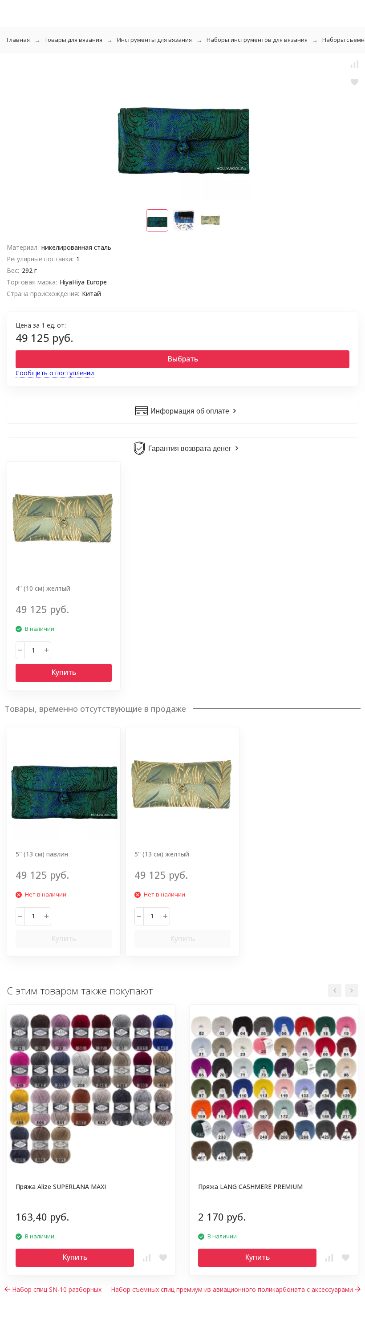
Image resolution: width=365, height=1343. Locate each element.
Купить (63, 672)
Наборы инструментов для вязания (257, 40)
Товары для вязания (73, 40)
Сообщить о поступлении (55, 373)
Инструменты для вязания (154, 40)
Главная (18, 40)
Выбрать (182, 359)
